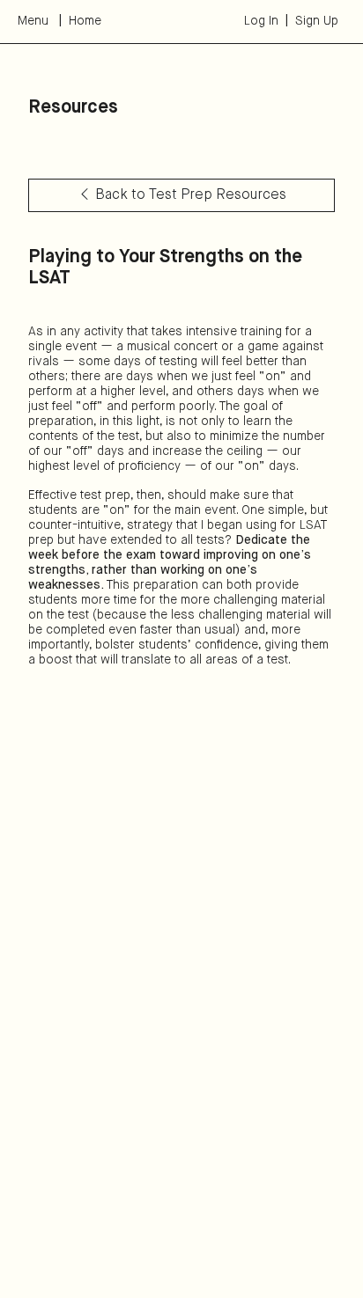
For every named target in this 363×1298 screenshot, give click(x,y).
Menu (33, 21)
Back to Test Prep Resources (190, 195)
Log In (261, 21)
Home (85, 21)
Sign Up (316, 21)
